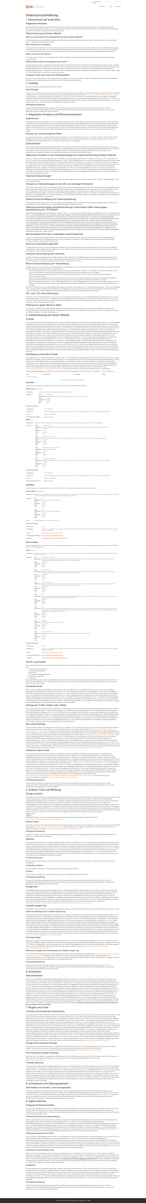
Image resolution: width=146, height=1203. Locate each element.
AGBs (88, 1200)
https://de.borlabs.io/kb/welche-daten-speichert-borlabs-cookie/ (44, 368)
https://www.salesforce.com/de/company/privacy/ (62, 777)
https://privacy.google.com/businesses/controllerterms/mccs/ (43, 819)
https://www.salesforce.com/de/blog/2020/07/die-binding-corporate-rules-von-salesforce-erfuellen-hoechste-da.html (60, 775)
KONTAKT (118, 6)
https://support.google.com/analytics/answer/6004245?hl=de (64, 828)
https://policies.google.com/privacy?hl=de (97, 1040)
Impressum (75, 1200)
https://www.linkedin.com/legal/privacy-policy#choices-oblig (43, 935)
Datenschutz (82, 1200)
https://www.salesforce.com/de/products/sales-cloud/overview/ (89, 762)
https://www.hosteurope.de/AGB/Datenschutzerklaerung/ (101, 95)
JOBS (110, 6)
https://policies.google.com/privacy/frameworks (40, 903)
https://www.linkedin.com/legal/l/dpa (94, 946)
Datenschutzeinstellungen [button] (108, 371)
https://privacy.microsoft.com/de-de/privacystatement (100, 735)
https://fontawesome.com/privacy (35, 1060)
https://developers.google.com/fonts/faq (37, 1050)
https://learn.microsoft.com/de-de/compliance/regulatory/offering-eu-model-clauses (78, 747)
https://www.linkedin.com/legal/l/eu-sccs (37, 948)
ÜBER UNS (102, 6)
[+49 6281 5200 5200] (91, 2)
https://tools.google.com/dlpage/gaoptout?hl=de (49, 827)
